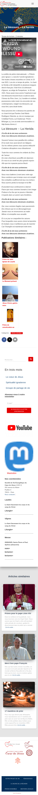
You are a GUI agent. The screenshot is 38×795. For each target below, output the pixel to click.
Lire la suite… (9, 627)
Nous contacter (10, 494)
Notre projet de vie (12, 778)
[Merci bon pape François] (19, 646)
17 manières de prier (14, 711)
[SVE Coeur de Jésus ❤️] (9, 3)
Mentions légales (26, 789)
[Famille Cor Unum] (13, 745)
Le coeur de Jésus (14, 377)
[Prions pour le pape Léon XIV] (19, 596)
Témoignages (28, 778)
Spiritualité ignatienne (16, 382)
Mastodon (11, 473)
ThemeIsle (23, 793)
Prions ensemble (17, 333)
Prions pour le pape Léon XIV (18, 613)
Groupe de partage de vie (18, 388)
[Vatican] (19, 761)
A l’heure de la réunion (19, 783)
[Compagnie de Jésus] (29, 753)
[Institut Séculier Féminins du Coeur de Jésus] (15, 753)
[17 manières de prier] (19, 694)
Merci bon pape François (16, 663)
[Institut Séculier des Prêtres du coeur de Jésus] (28, 745)
